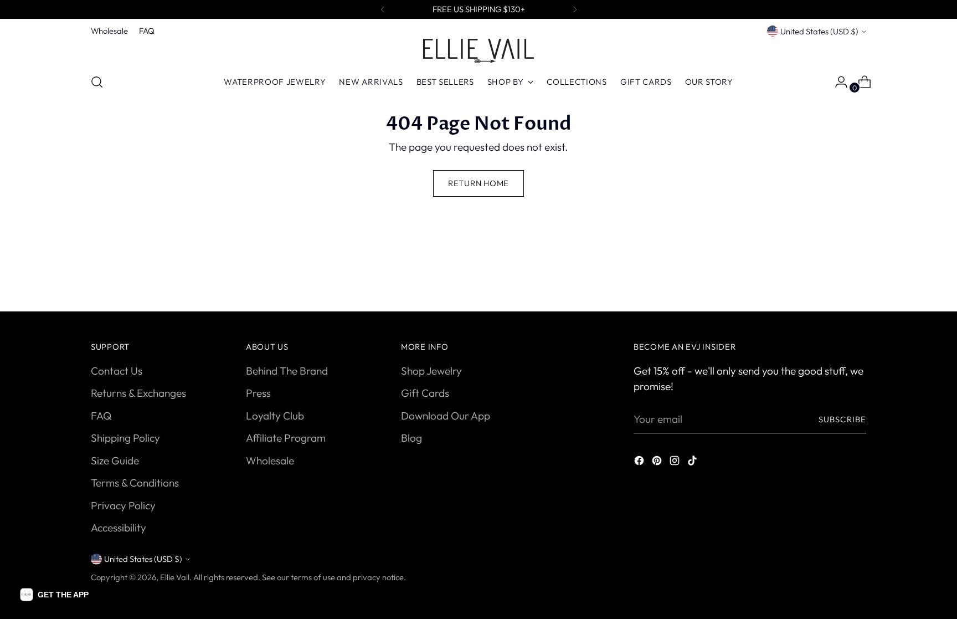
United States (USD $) (819, 31)
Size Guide (115, 460)
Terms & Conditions (135, 482)
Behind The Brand (287, 370)
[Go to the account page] (837, 82)
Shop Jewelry (431, 370)
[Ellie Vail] (478, 51)
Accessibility (118, 527)
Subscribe (842, 419)
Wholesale (270, 460)
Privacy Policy (123, 505)
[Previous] (383, 9)
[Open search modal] (97, 82)
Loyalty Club (275, 415)
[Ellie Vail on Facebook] (640, 462)
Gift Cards (425, 393)
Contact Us (116, 370)
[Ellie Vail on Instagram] (675, 462)
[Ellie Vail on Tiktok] (693, 462)
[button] (54, 594)
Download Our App (445, 415)
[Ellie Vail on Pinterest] (658, 462)
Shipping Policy (125, 437)
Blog (411, 437)
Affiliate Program (286, 437)
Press (258, 393)
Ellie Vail (174, 577)
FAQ (101, 415)
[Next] (575, 9)
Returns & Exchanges (138, 393)
